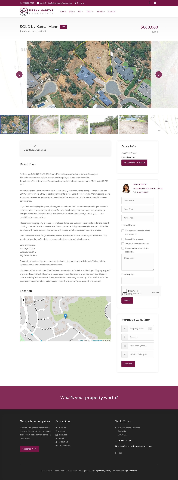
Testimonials (64, 445)
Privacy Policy (104, 471)
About (100, 12)
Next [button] (158, 74)
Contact (111, 12)
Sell (79, 12)
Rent (89, 12)
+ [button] (23, 299)
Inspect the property (134, 239)
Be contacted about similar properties (137, 250)
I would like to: (128, 225)
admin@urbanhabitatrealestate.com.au (56, 3)
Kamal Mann (140, 184)
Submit (127, 300)
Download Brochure (135, 162)
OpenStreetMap (97, 340)
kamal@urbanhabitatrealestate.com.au (147, 188)
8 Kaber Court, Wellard (34, 31)
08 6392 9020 (28, 3)
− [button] (23, 303)
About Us (63, 442)
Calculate (128, 364)
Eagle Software (130, 471)
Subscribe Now (29, 449)
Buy (71, 12)
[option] (89, 74)
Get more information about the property (137, 232)
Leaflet (81, 340)
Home (63, 12)
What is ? (128, 274)
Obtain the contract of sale (137, 243)
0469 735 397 (142, 192)
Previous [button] (19, 74)
